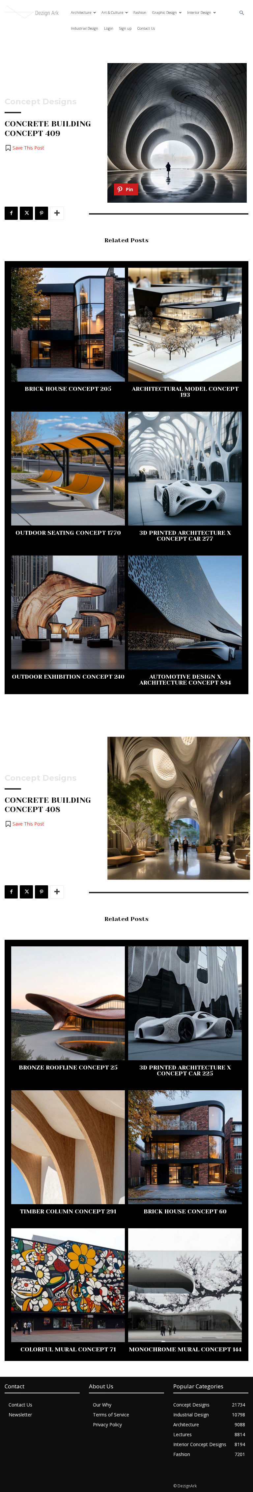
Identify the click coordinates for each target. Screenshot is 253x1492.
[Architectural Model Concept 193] (185, 325)
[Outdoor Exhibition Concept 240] (68, 612)
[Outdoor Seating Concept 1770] (68, 469)
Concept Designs (40, 102)
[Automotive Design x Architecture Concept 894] (185, 612)
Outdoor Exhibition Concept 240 (68, 676)
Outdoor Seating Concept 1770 (68, 532)
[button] (242, 13)
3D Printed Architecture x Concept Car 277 (185, 535)
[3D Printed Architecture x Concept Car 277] (185, 469)
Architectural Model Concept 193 (185, 392)
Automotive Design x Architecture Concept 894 (185, 679)
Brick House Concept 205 (68, 389)
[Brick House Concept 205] (68, 325)
